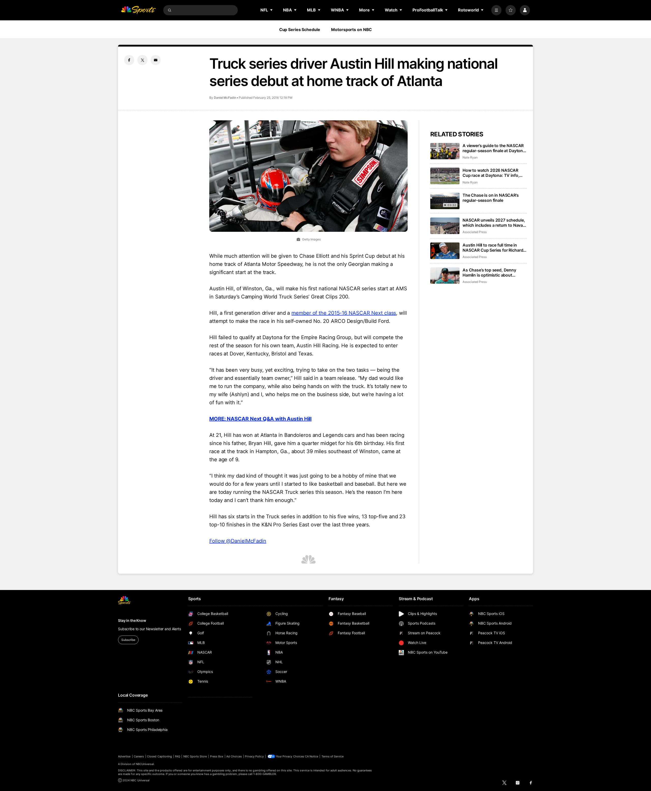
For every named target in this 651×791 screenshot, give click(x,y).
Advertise (124, 756)
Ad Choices (234, 756)
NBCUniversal (145, 764)
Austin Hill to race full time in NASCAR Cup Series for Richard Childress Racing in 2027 (493, 247)
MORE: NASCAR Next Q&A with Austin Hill (260, 419)
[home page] (138, 10)
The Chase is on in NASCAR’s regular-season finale (491, 198)
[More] (496, 10)
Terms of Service (332, 756)
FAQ (177, 756)
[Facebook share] (129, 60)
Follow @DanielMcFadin (237, 541)
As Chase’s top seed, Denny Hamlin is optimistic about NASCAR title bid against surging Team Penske (494, 272)
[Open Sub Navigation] (271, 10)
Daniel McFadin (225, 97)
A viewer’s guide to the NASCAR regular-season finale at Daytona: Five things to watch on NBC (494, 148)
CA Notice (311, 756)
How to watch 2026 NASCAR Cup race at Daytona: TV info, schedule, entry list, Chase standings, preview (491, 173)
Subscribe (128, 640)
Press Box (217, 756)
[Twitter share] (142, 60)
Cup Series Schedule (299, 29)
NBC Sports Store (195, 756)
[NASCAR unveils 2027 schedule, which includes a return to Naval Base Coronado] (445, 226)
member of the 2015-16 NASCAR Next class (343, 313)
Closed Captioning (159, 756)
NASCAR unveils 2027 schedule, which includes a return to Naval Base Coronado (494, 223)
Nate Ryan (470, 157)
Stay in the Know (132, 620)
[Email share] (156, 60)
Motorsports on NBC (351, 29)
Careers (139, 756)
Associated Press (475, 232)
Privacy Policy (254, 756)
